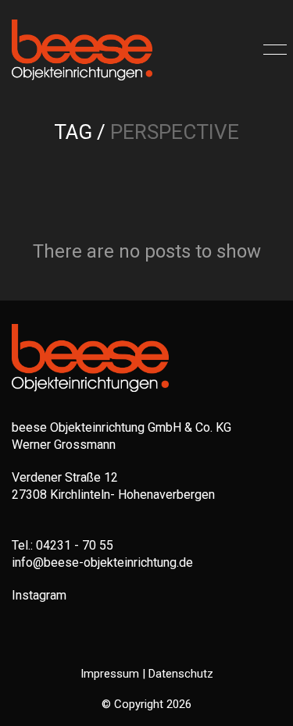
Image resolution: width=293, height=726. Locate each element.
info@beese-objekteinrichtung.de (102, 562)
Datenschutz (180, 674)
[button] (272, 50)
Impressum (109, 674)
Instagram (39, 595)
